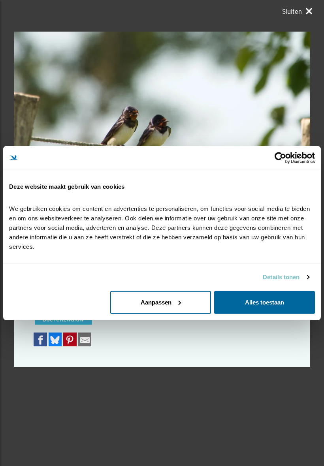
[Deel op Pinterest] (70, 339)
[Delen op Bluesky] (55, 339)
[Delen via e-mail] (85, 339)
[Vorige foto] (236, 130)
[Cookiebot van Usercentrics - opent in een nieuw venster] (280, 158)
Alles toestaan (264, 302)
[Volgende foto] (88, 130)
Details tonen (281, 277)
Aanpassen (156, 302)
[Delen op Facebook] (40, 339)
